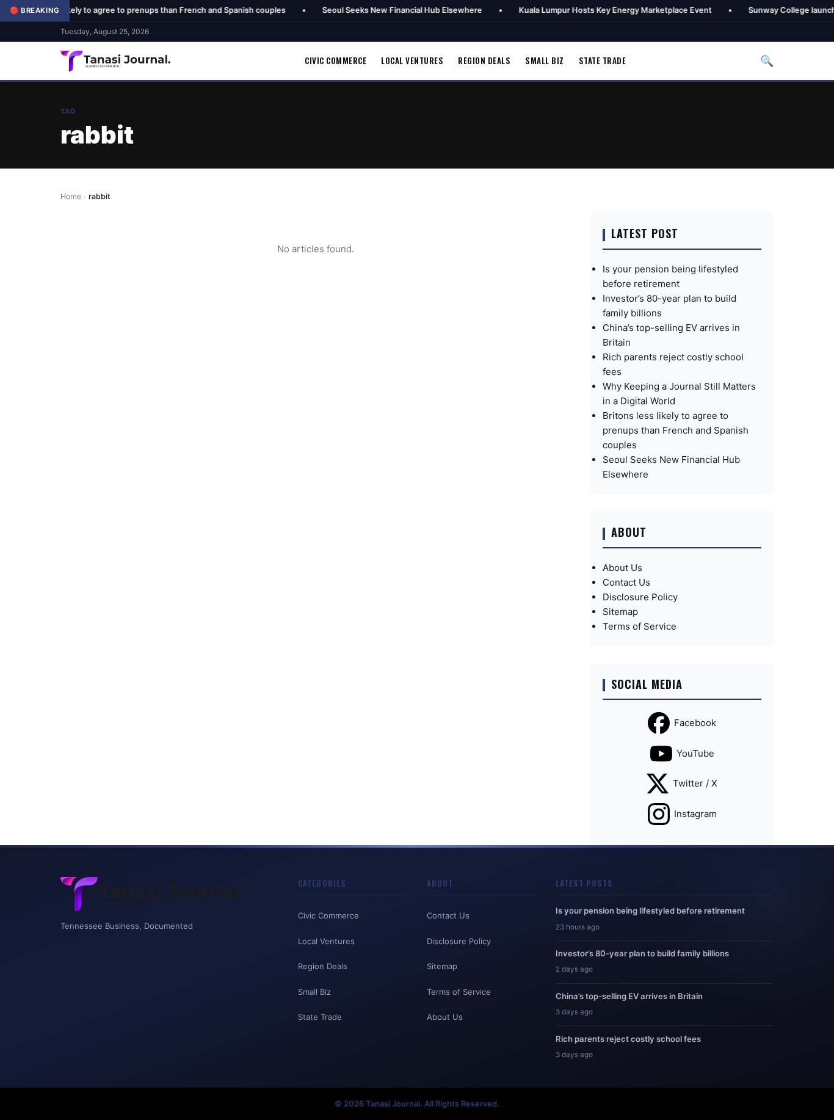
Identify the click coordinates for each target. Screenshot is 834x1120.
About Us (622, 567)
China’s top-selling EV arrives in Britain (629, 996)
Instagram (695, 814)
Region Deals (484, 60)
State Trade (602, 60)
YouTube (695, 753)
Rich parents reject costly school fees (628, 1039)
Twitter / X (695, 783)
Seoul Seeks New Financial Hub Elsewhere (365, 10)
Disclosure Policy (640, 597)
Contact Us (626, 582)
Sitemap (620, 611)
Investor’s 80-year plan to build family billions (642, 953)
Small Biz (544, 60)
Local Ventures (412, 60)
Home (70, 196)
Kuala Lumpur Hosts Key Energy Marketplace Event (578, 10)
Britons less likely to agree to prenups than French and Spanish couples (676, 430)
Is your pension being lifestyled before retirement (650, 910)
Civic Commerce (335, 60)
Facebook (695, 723)
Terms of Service (639, 626)
